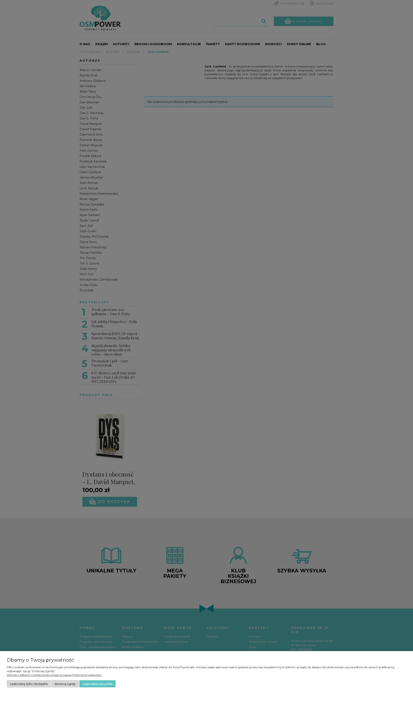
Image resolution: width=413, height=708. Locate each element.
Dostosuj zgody (65, 684)
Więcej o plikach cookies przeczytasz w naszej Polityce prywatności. (54, 675)
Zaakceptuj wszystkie (97, 684)
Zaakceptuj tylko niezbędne (29, 684)
